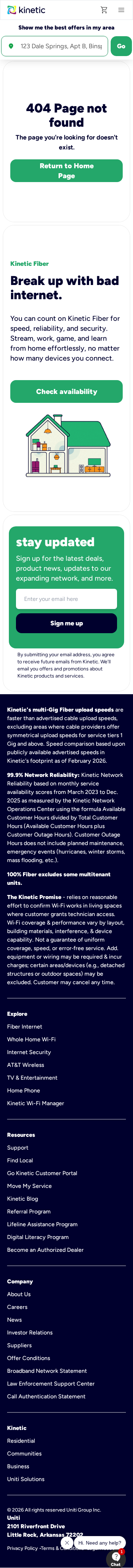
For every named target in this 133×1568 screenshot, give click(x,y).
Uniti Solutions (25, 1479)
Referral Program (29, 1211)
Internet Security (29, 1052)
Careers (17, 1307)
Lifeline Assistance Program (42, 1224)
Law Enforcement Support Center (51, 1383)
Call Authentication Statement (46, 1396)
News (14, 1319)
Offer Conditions (28, 1358)
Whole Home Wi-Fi (31, 1039)
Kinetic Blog (22, 1198)
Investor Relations (29, 1332)
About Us (19, 1294)
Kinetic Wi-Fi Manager (35, 1103)
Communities (24, 1453)
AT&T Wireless (25, 1065)
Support (17, 1147)
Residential (21, 1440)
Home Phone (23, 1090)
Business (18, 1466)
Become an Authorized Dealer (45, 1249)
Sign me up (66, 623)
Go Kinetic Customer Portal (42, 1173)
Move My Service (29, 1186)
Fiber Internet (24, 1026)
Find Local (20, 1160)
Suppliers (19, 1345)
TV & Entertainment (32, 1077)
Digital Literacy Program (38, 1237)
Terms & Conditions (62, 1548)
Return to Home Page (67, 170)
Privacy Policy (22, 1548)
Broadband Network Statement (47, 1370)
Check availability (66, 391)
